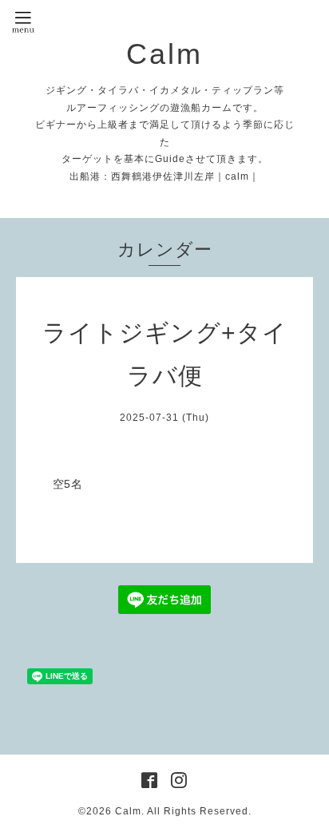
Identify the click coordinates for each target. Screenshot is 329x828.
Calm (164, 54)
